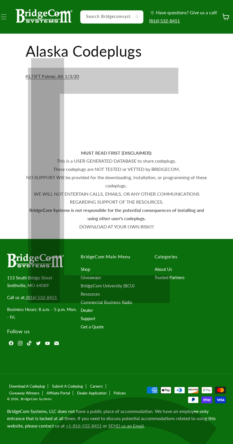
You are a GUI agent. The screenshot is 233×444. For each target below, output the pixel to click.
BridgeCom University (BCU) (107, 285)
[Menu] (7, 17)
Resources (90, 293)
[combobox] (111, 17)
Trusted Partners (170, 277)
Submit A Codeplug (67, 386)
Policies (120, 393)
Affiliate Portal (58, 393)
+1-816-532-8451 (84, 425)
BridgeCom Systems (36, 399)
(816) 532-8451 (164, 20)
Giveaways (91, 277)
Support (88, 318)
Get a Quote (92, 326)
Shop (85, 269)
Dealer (87, 310)
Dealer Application (92, 393)
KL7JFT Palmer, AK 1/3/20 (52, 76)
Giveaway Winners (24, 393)
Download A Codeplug (27, 386)
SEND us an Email (126, 425)
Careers (96, 386)
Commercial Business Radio (106, 302)
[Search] (137, 17)
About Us (163, 269)
